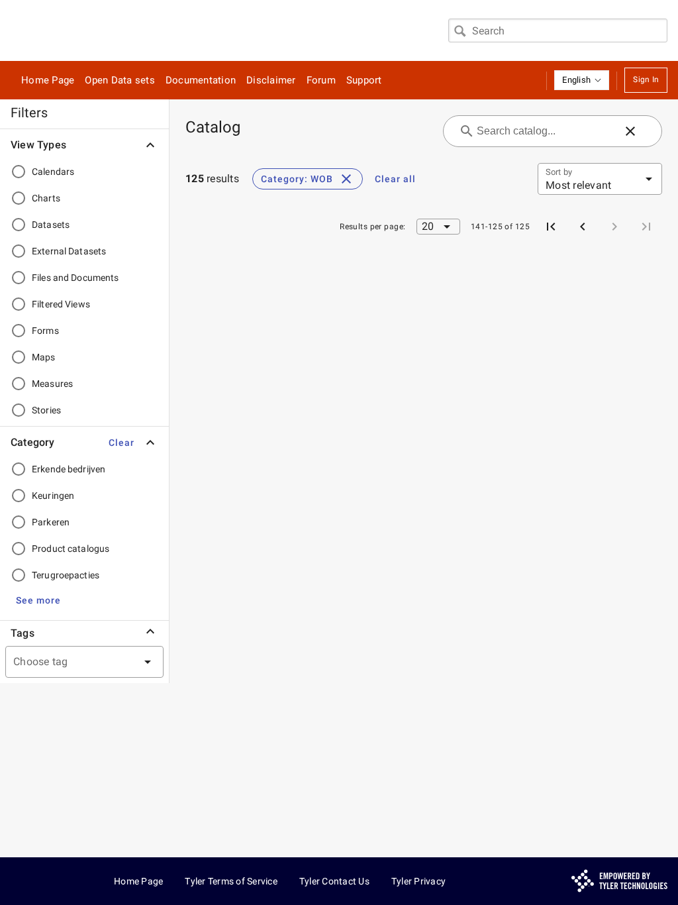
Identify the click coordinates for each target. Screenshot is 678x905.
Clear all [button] (395, 179)
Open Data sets (120, 80)
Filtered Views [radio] (61, 304)
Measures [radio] (52, 383)
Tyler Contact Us (334, 881)
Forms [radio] (45, 330)
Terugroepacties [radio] (65, 575)
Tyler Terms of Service (231, 881)
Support (364, 80)
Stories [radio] (46, 410)
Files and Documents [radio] (75, 277)
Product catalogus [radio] (70, 548)
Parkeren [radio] (51, 522)
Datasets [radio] (51, 224)
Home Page (47, 80)
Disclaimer (271, 80)
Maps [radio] (44, 357)
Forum (321, 80)
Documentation (201, 80)
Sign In (646, 79)
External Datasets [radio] (69, 251)
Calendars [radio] (53, 171)
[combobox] (557, 30)
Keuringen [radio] (53, 495)
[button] (581, 80)
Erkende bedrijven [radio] (68, 469)
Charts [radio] (46, 198)
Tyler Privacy (418, 881)
